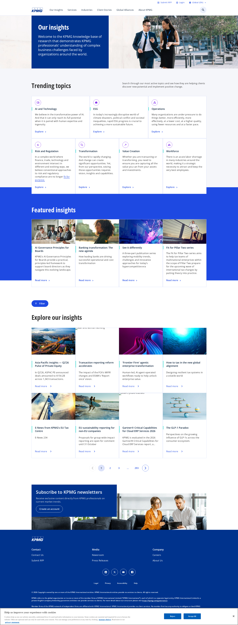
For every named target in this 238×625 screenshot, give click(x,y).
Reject (172, 616)
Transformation (88, 151)
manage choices (105, 620)
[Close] (234, 616)
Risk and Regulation (46, 151)
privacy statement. (12, 622)
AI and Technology (46, 109)
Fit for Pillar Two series (180, 247)
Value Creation (131, 151)
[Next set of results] (145, 468)
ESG (95, 109)
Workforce (172, 151)
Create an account (49, 508)
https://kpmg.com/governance (154, 600)
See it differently (132, 247)
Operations (158, 109)
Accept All (192, 616)
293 (137, 468)
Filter (40, 303)
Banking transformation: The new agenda (96, 249)
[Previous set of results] (92, 468)
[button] (38, 560)
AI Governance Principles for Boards (52, 249)
